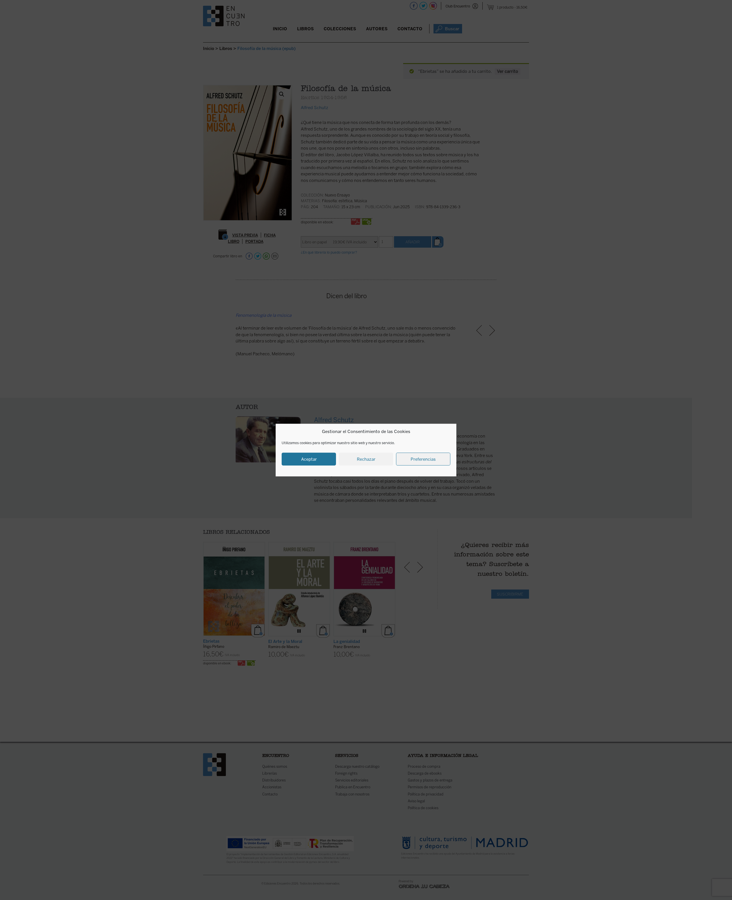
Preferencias (423, 459)
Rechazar (366, 459)
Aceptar (309, 459)
